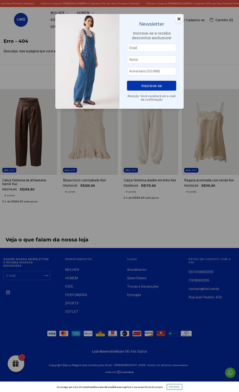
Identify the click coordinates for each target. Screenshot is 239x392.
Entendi (174, 387)
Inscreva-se (151, 85)
